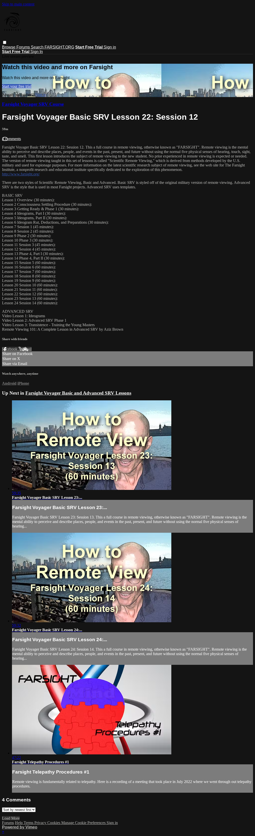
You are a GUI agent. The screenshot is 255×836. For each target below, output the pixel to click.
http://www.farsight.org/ (21, 174)
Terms (29, 823)
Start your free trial (16, 86)
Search (38, 47)
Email (27, 349)
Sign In (36, 52)
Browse (9, 47)
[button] (4, 42)
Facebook (10, 349)
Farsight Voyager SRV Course (33, 104)
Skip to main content (18, 4)
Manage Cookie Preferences (84, 823)
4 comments (11, 139)
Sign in (110, 47)
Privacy (40, 823)
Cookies (54, 823)
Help (19, 823)
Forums (23, 47)
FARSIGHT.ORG (59, 47)
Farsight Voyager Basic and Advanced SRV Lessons (78, 393)
